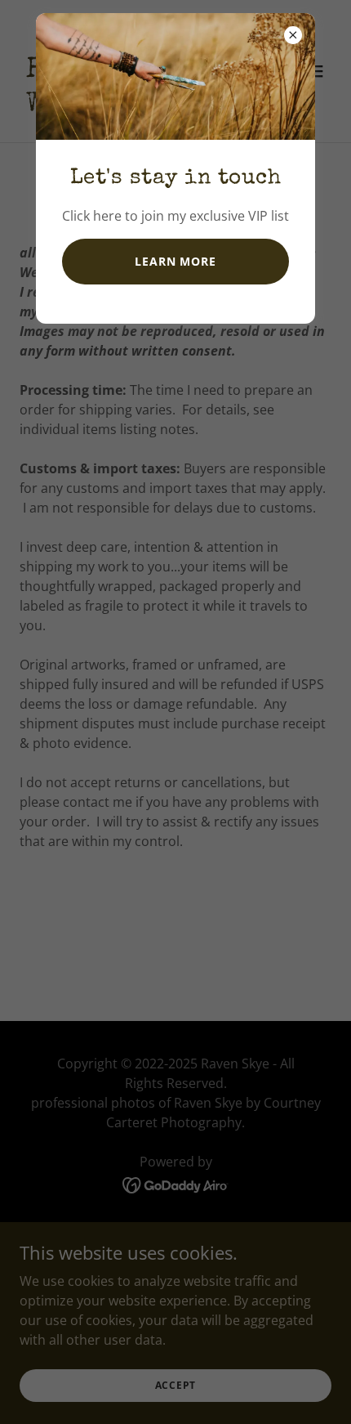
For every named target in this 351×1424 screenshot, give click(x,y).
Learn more (175, 261)
